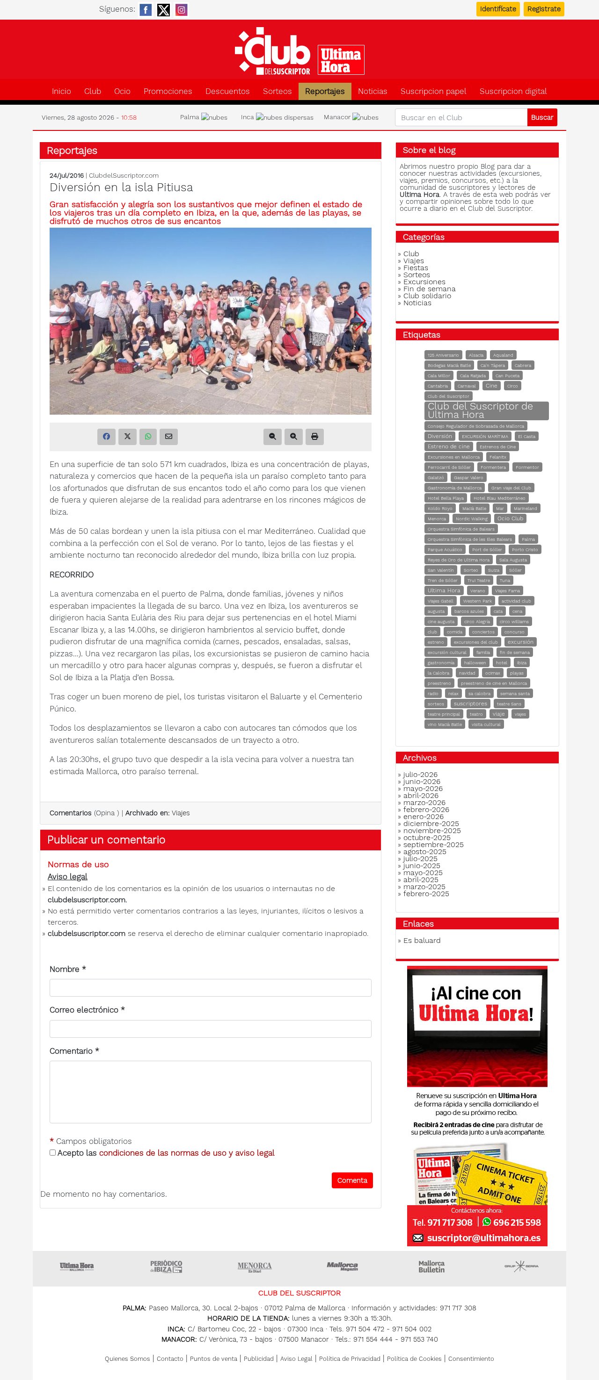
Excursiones (424, 281)
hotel (501, 662)
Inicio (61, 91)
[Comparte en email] (169, 437)
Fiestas (415, 267)
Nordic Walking (472, 518)
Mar (500, 508)
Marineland (525, 508)
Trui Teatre (479, 580)
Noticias (372, 91)
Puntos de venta (213, 1358)
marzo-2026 (424, 802)
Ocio (122, 91)
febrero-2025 (426, 893)
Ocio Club (510, 518)
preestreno (439, 683)
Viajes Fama (507, 590)
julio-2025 (420, 858)
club (432, 631)
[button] (360, 321)
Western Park (477, 601)
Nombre (68, 969)
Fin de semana (429, 288)
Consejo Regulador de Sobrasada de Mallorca (476, 426)
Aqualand (503, 355)
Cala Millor (439, 375)
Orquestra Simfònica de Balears (461, 529)
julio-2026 (420, 774)
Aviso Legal (296, 1358)
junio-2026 (421, 781)
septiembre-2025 (433, 844)
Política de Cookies (414, 1358)
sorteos (436, 703)
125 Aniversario (443, 355)
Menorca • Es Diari (255, 1266)
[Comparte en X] (127, 437)
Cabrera (523, 365)
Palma (528, 539)
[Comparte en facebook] (106, 437)
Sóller (515, 570)
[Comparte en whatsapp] (148, 437)
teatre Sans (509, 703)
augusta (436, 611)
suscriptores (470, 703)
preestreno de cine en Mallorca (494, 683)
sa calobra (479, 693)
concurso (514, 631)
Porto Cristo (525, 549)
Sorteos (277, 91)
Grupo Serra (522, 1266)
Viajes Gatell (440, 601)
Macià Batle (474, 508)
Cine (491, 385)
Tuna (505, 580)
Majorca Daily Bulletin (433, 1266)
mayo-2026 (423, 788)
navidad (467, 673)
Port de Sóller (487, 549)
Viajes (181, 813)
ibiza (521, 662)
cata (498, 611)
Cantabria (438, 385)
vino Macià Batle (445, 724)
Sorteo (471, 570)
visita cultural (486, 724)
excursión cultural (447, 652)
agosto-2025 (424, 851)
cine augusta (441, 621)
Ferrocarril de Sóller (449, 467)
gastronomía (441, 662)
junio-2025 (421, 865)
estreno (436, 642)
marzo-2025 (424, 886)
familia (483, 652)
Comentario (74, 1051)
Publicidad (259, 1358)
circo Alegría (477, 621)
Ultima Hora (444, 590)
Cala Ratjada (473, 375)
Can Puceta (507, 375)
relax (453, 693)
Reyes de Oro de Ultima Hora (458, 559)
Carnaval (467, 385)
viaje (499, 714)
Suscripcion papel (434, 91)
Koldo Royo (440, 508)
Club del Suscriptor (448, 396)
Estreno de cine (449, 446)
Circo (512, 385)
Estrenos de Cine (498, 446)
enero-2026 (423, 816)
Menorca (437, 518)
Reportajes (325, 91)
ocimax (492, 673)
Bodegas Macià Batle (449, 365)
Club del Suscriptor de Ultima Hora (480, 410)
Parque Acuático (445, 549)
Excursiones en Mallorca (454, 457)
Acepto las (165, 1152)
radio (433, 693)
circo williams (514, 621)
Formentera (493, 467)
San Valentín (441, 570)
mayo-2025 (423, 872)
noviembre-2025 (432, 830)
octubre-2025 (427, 837)
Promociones (168, 91)
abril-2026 (420, 795)
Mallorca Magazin (344, 1266)
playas (517, 673)
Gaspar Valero (468, 477)
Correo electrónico (87, 1009)
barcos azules (469, 611)
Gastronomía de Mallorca (455, 487)
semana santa (515, 693)
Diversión (440, 436)
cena (517, 611)
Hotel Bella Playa (446, 498)
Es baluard (422, 940)
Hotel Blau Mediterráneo (500, 498)
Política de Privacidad (349, 1358)
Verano (477, 590)
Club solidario (427, 295)
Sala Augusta (513, 559)
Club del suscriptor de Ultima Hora (299, 51)
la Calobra (438, 673)
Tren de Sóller (443, 580)
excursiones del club (476, 642)
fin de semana (515, 652)
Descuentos (227, 91)
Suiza (493, 570)
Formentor (527, 467)
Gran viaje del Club (511, 487)
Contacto (170, 1358)
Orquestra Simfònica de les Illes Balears (470, 539)
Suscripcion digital (513, 91)
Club (92, 91)
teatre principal (444, 714)
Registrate (544, 9)
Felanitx (497, 457)
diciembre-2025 (431, 823)
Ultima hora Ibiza (166, 1266)
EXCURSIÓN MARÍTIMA (485, 436)
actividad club (516, 601)
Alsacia (476, 355)
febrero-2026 (426, 809)
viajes (520, 714)
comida (454, 631)
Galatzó (436, 477)
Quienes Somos (127, 1358)
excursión (520, 642)
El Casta (526, 436)
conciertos (483, 631)
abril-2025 (420, 879)
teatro (476, 714)
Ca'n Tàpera (493, 365)
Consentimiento (471, 1358)
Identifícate (498, 9)
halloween (475, 662)
